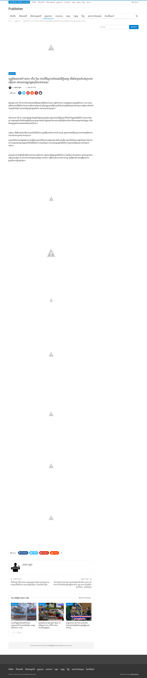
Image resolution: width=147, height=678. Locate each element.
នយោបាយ (67, 2)
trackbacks (51, 645)
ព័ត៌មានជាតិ (41, 2)
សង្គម (73, 2)
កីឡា (83, 2)
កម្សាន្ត (79, 2)
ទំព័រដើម (34, 2)
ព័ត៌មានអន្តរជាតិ (50, 2)
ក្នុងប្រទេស (59, 2)
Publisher (15, 9)
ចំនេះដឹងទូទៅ (109, 16)
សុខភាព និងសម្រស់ (95, 16)
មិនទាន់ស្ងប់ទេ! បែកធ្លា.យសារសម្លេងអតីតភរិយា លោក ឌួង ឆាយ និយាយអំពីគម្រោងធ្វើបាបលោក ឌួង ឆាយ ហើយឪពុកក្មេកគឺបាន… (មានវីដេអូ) (73, 584)
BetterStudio (135, 674)
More (88, 2)
